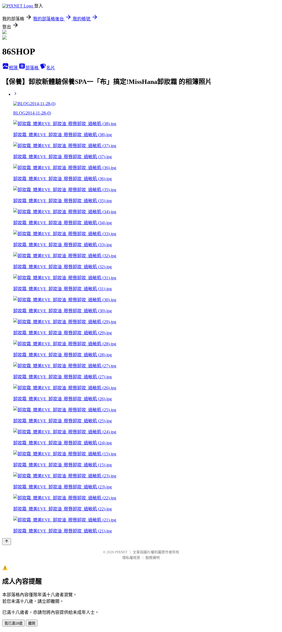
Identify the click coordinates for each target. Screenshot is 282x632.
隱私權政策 (131, 558)
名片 (50, 67)
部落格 (32, 67)
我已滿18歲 (13, 623)
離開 (31, 623)
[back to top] (6, 541)
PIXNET (121, 552)
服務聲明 (152, 558)
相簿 (14, 67)
